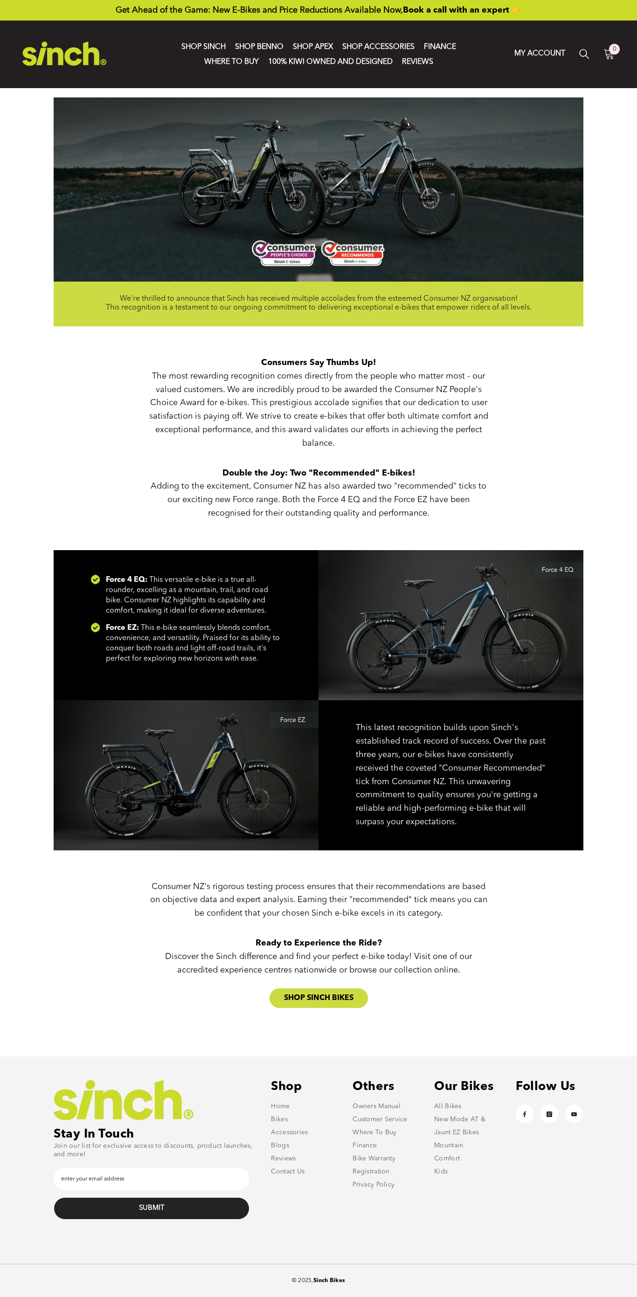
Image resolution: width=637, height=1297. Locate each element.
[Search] (584, 54)
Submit (152, 1208)
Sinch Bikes (329, 1280)
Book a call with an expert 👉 (462, 10)
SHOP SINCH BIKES (318, 998)
